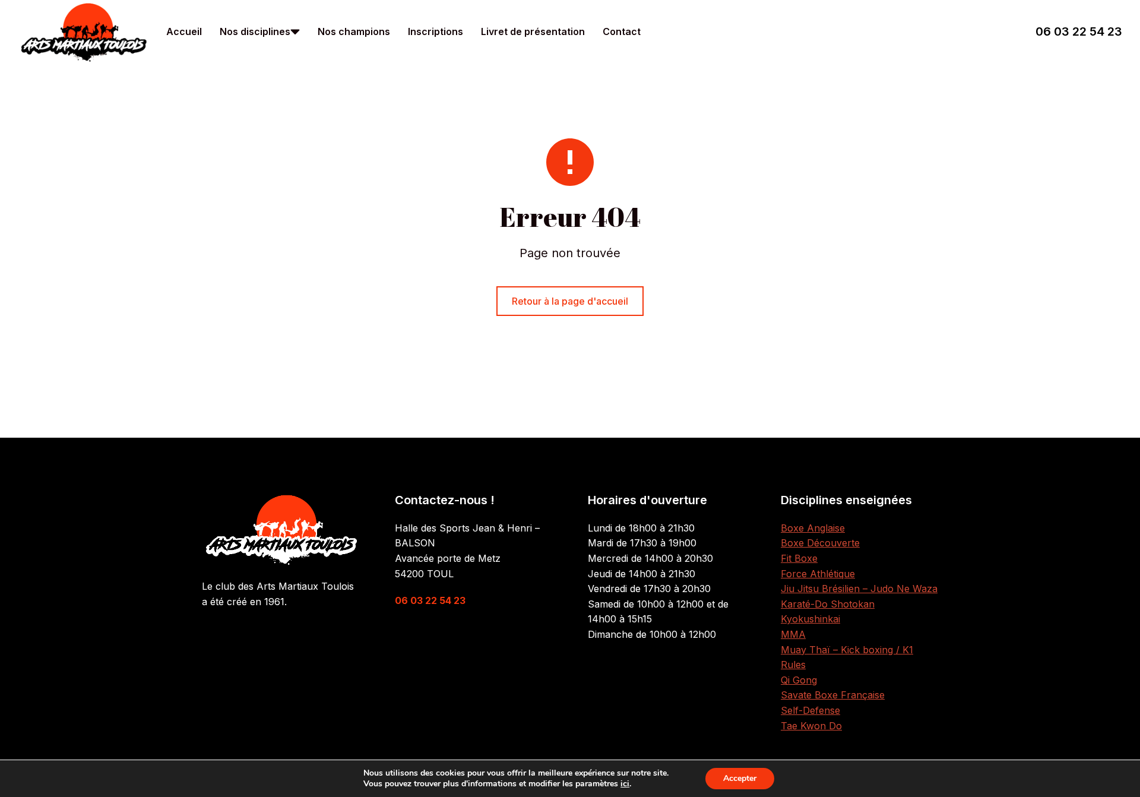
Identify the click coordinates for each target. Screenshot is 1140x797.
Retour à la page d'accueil (570, 301)
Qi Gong (799, 680)
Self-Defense (810, 710)
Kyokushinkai (810, 619)
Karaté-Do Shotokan (828, 604)
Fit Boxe (799, 558)
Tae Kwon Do (811, 726)
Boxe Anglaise (813, 528)
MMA (793, 634)
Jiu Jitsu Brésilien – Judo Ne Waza (859, 588)
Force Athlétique (818, 574)
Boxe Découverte (820, 543)
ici (624, 784)
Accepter (739, 778)
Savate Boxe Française (833, 695)
